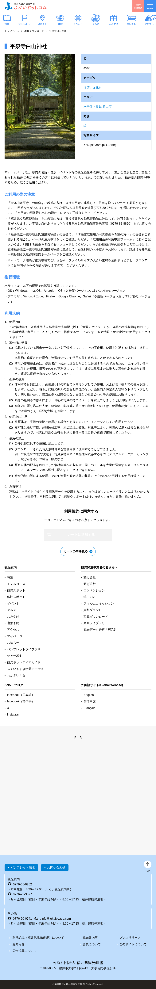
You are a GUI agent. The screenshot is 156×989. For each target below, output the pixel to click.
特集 (7, 23)
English (89, 695)
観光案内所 (90, 937)
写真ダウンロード (34, 30)
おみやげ (113, 23)
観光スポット (16, 590)
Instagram (13, 714)
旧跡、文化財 (93, 87)
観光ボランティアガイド (24, 662)
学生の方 (90, 596)
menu (150, 9)
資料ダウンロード (96, 610)
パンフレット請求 (23, 867)
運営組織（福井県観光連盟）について (38, 937)
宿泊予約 (131, 23)
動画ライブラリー (96, 623)
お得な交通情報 (138, 6)
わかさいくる (16, 675)
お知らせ (13, 642)
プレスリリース (130, 937)
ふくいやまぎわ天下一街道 (25, 668)
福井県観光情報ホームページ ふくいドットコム (26, 6)
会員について (92, 944)
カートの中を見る (76, 551)
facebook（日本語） (21, 695)
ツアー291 (14, 655)
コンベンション (94, 590)
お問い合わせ (56, 867)
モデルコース (24, 23)
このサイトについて (133, 944)
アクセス (149, 23)
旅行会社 (90, 577)
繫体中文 (90, 701)
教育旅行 (90, 584)
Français (89, 708)
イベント (78, 23)
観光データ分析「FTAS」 (101, 629)
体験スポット (16, 596)
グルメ (95, 23)
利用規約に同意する (81, 511)
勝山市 (107, 106)
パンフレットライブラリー (25, 649)
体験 (60, 23)
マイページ (14, 636)
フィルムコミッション (99, 603)
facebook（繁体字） (21, 701)
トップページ (12, 30)
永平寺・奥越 (93, 106)
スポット (42, 23)
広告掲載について (24, 950)
